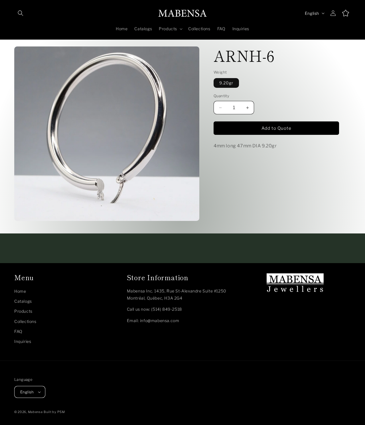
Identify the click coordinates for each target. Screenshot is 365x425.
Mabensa (35, 412)
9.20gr (226, 83)
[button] (20, 13)
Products (23, 311)
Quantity (221, 96)
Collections (25, 321)
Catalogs (23, 301)
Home (20, 291)
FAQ (18, 331)
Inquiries (22, 341)
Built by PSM (54, 412)
